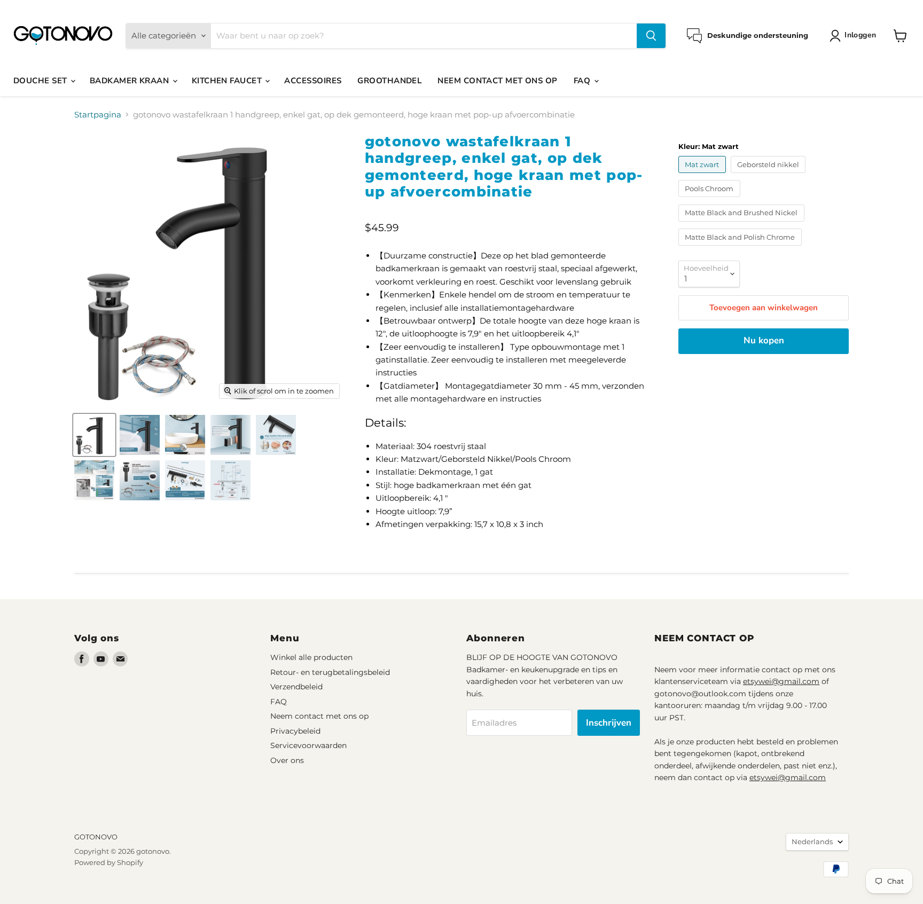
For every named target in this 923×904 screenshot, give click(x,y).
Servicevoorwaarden (308, 745)
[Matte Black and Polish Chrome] (741, 248)
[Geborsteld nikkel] (770, 175)
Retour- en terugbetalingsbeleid (330, 672)
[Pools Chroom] (710, 199)
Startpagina (97, 114)
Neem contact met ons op (319, 716)
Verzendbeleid (296, 686)
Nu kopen (764, 340)
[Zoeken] (651, 35)
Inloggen (860, 35)
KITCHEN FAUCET (228, 80)
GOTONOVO (96, 836)
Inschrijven (608, 723)
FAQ (583, 80)
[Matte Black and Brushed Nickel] (742, 224)
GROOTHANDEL (389, 80)
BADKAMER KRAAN (130, 80)
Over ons (287, 760)
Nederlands (812, 841)
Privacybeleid (295, 731)
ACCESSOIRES (312, 80)
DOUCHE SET (41, 80)
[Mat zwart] (703, 175)
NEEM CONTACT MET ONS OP (497, 80)
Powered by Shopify (108, 862)
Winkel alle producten (311, 657)
